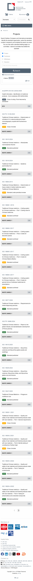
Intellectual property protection (9, 548)
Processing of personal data (8, 545)
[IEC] (11, 526)
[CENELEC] (24, 526)
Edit (28, 81)
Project (6, 53)
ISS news (4, 541)
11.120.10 (11, 78)
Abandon (6, 62)
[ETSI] (4, 533)
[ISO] (4, 526)
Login (17, 578)
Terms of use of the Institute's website (11, 547)
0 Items (10, 14)
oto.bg (19, 573)
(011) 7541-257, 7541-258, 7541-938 (13, 562)
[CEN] (17, 526)
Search (17, 70)
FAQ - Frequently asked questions (10, 550)
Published (7, 56)
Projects (5, 30)
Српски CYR (28, 2)
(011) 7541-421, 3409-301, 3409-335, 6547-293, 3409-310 (19, 561)
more (29, 106)
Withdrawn (7, 59)
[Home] (1, 30)
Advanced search (9, 74)
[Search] (29, 19)
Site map (4, 543)
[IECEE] (11, 533)
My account (22, 14)
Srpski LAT (20, 2)
